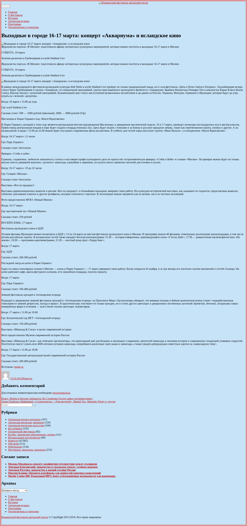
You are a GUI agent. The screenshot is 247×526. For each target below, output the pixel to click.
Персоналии (15, 446)
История (13, 18)
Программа (14, 24)
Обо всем (13, 443)
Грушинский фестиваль (21, 431)
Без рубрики (15, 428)
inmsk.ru (18, 366)
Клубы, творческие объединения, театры (31, 434)
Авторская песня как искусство (26, 425)
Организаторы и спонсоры (23, 27)
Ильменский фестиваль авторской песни (24, 517)
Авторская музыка (18, 21)
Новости (27, 378)
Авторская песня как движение (26, 422)
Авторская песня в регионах (24, 419)
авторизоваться (61, 392)
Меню (6, 6)
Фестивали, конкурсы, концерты (27, 449)
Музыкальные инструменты (24, 437)
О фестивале (15, 15)
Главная (12, 12)
